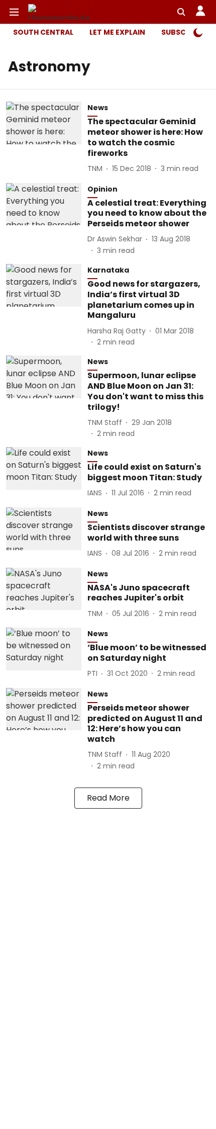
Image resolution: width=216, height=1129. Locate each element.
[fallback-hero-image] (46, 138)
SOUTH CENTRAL (43, 32)
